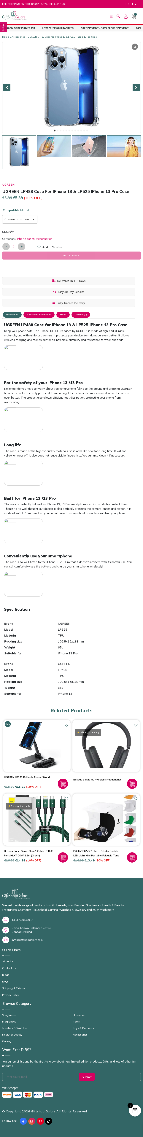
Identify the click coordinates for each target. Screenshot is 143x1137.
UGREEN (8, 184)
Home (5, 36)
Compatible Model (16, 210)
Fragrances (9, 1021)
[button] (54, 130)
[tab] (12, 315)
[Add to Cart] (63, 784)
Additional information (39, 314)
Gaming (7, 1041)
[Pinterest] (40, 1121)
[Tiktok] (48, 1121)
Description (12, 314)
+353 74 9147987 (22, 920)
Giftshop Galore (43, 1111)
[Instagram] (31, 1121)
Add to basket (71, 255)
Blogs (5, 975)
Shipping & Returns (13, 988)
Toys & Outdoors (83, 1028)
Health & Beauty (12, 1034)
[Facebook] (23, 1121)
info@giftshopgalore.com (27, 940)
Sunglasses (9, 1015)
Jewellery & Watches (14, 1028)
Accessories (18, 36)
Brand (63, 314)
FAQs (5, 981)
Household (79, 1015)
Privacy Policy (10, 995)
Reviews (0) (81, 314)
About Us (8, 961)
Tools (76, 1021)
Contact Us (9, 968)
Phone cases (26, 239)
